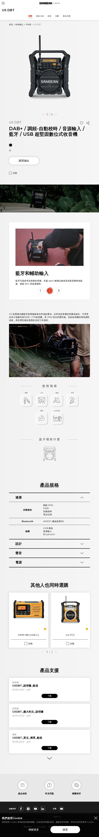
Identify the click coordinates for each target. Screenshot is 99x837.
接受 (65, 829)
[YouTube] (35, 808)
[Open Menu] (3, 3)
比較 (15, 173)
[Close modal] (96, 818)
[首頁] (49, 3)
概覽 (30, 16)
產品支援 (67, 16)
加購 (57, 16)
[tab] (49, 497)
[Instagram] (28, 808)
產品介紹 (40, 16)
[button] (43, 114)
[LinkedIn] (42, 808)
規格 (49, 16)
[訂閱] (61, 808)
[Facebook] (21, 808)
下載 (49, 696)
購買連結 (24, 160)
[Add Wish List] (81, 123)
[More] (49, 758)
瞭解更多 (34, 829)
